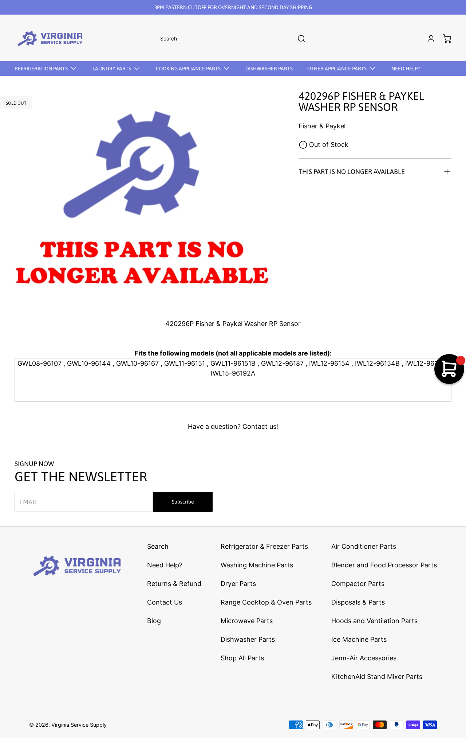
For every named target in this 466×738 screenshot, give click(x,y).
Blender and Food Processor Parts (384, 565)
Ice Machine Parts (359, 639)
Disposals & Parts (358, 602)
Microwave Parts (247, 621)
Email (28, 502)
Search (158, 546)
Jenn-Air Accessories (363, 658)
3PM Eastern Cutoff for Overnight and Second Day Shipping (233, 7)
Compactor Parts (357, 583)
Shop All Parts (242, 658)
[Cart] (443, 39)
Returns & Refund (174, 583)
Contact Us (164, 602)
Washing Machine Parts (257, 565)
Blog (154, 621)
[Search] (298, 39)
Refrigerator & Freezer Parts (264, 546)
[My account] (427, 39)
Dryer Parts (238, 583)
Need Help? (164, 565)
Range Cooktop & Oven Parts (266, 602)
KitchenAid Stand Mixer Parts (376, 676)
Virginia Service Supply (79, 725)
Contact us (259, 426)
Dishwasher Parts (248, 639)
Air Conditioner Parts (363, 546)
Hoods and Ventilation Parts (374, 621)
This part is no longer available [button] (352, 171)
